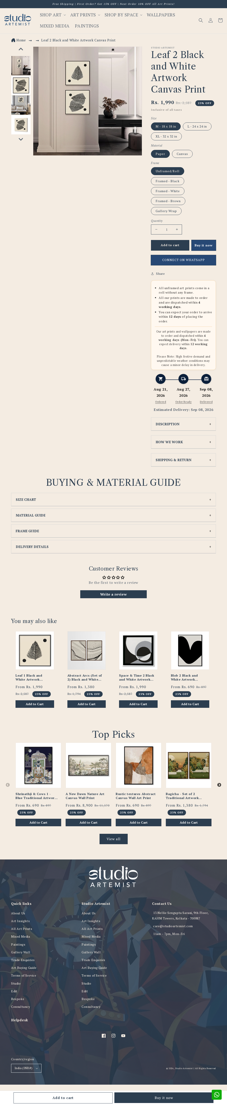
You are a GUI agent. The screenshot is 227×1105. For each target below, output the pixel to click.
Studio (16, 983)
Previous (8, 785)
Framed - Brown (168, 201)
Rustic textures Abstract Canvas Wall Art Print (136, 796)
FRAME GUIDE (27, 531)
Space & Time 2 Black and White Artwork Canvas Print (136, 677)
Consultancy (20, 1006)
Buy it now (164, 1097)
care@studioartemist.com (173, 926)
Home (21, 40)
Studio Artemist (184, 1068)
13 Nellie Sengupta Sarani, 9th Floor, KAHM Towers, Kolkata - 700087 (180, 915)
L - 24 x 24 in (197, 126)
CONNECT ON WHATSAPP (183, 260)
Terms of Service (23, 975)
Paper (160, 154)
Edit (14, 991)
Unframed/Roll (168, 171)
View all (114, 839)
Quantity (156, 221)
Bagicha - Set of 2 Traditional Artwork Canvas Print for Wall (183, 796)
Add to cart (63, 1097)
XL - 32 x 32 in (166, 136)
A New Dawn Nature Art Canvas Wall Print (85, 796)
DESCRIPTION (168, 424)
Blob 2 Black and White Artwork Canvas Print (184, 677)
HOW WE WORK (169, 442)
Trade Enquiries (23, 960)
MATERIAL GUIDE (30, 515)
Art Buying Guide (24, 968)
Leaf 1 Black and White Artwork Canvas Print (29, 677)
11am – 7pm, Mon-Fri (169, 934)
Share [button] (160, 273)
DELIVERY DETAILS (32, 546)
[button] (201, 20)
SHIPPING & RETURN (174, 460)
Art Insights (20, 921)
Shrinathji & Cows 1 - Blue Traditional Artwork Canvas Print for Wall (36, 796)
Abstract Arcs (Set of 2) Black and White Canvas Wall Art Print (85, 677)
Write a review (113, 594)
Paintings (18, 944)
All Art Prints (21, 929)
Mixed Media (20, 936)
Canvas (182, 154)
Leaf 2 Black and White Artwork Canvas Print (78, 40)
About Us (18, 913)
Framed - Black (168, 181)
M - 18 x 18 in (166, 126)
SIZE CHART (26, 499)
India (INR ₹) (23, 1068)
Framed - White (168, 191)
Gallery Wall (20, 952)
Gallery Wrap (166, 211)
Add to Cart (35, 704)
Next (219, 785)
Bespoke (17, 999)
